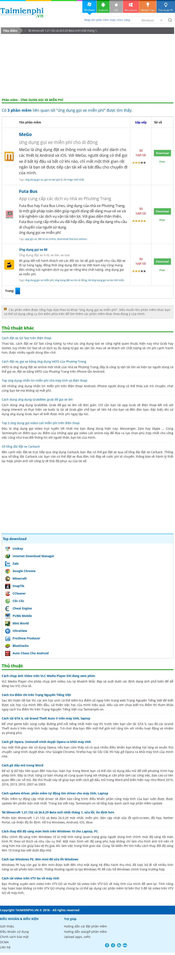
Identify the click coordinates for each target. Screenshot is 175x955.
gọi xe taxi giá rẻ (53, 179)
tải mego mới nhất (74, 179)
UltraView (20, 631)
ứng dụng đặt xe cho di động (71, 280)
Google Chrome (24, 571)
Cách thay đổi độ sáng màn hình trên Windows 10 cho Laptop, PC (50, 831)
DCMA (4, 942)
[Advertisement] (87, 66)
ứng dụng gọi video (27, 428)
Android (103, 10)
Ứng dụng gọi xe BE (33, 250)
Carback (73, 452)
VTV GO (103, 884)
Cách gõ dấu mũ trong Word (22, 765)
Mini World (21, 623)
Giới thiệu (7, 926)
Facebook (107, 945)
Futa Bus (28, 191)
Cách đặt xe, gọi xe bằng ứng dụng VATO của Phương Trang (44, 361)
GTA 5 (142, 724)
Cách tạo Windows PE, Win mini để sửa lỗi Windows (40, 859)
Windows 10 (47, 837)
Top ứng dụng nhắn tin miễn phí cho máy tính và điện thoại (44, 380)
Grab (52, 405)
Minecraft (20, 578)
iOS (116, 10)
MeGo (25, 134)
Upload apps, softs (77, 937)
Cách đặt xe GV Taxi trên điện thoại (26, 338)
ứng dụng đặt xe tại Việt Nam (79, 265)
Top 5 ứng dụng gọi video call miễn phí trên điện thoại (41, 423)
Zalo (16, 563)
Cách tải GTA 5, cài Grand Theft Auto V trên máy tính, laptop (46, 718)
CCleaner (19, 593)
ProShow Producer (26, 638)
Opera (51, 747)
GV (36, 343)
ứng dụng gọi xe (34, 179)
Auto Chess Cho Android (31, 653)
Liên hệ (5, 947)
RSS (119, 945)
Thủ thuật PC (165, 10)
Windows (89, 10)
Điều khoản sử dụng (14, 932)
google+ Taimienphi (113, 945)
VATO (38, 371)
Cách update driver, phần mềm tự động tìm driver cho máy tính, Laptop (55, 793)
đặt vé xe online (47, 238)
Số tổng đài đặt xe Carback (21, 446)
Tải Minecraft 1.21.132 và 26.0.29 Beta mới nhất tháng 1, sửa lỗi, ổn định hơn (61, 31)
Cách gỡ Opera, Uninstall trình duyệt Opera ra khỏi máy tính (46, 742)
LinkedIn (125, 945)
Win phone (131, 10)
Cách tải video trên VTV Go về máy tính (30, 878)
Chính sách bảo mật (14, 937)
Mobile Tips (148, 10)
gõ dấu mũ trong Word (106, 780)
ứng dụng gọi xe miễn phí (39, 280)
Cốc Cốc (18, 601)
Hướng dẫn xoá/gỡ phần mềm (85, 932)
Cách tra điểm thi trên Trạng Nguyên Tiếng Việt (36, 695)
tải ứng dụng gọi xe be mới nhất (106, 280)
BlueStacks (21, 646)
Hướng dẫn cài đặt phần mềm (85, 926)
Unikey (18, 548)
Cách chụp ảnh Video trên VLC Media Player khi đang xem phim (48, 676)
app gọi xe (31, 238)
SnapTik (18, 586)
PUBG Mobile (22, 616)
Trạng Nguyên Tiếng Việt (144, 700)
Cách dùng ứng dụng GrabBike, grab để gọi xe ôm (37, 399)
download (22, 12)
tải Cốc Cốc (101, 752)
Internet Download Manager (33, 556)
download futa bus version (72, 238)
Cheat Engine (22, 608)
